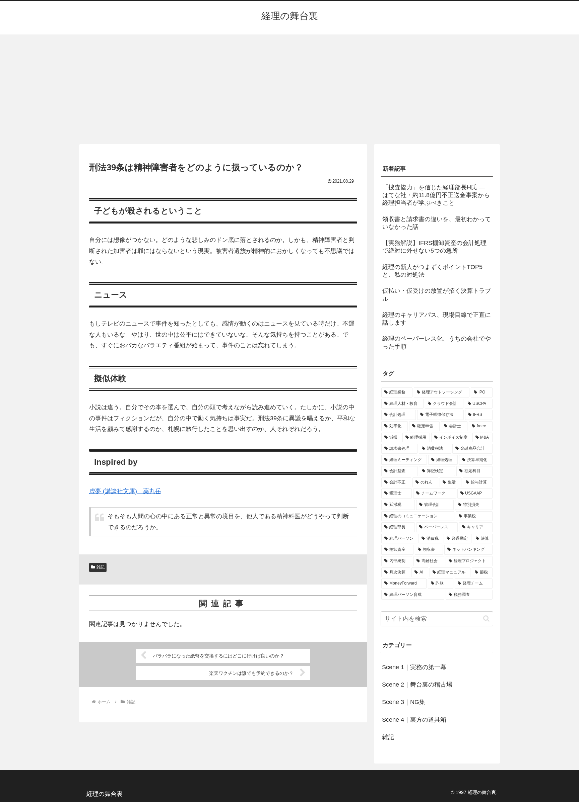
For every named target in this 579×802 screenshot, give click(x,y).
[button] (486, 618)
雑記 (100, 567)
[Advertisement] (289, 89)
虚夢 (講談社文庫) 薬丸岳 (125, 491)
